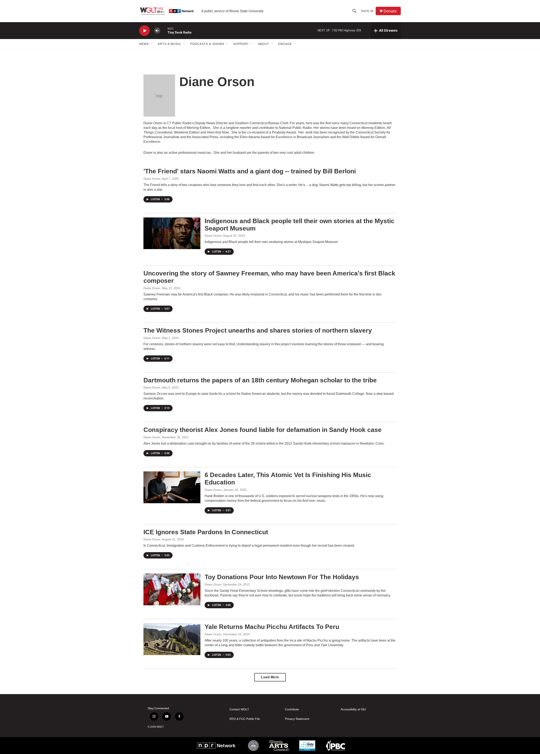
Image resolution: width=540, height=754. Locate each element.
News (144, 44)
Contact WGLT (239, 709)
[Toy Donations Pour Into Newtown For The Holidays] (171, 589)
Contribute (292, 709)
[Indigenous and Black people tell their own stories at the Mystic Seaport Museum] (171, 233)
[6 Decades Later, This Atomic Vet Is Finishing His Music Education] (171, 487)
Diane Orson (151, 178)
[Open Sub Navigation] (152, 44)
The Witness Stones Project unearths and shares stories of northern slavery (257, 330)
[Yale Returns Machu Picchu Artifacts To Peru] (171, 639)
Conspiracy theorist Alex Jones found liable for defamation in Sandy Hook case (262, 429)
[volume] (157, 30)
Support (241, 44)
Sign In (367, 11)
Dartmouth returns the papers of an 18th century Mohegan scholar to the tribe (260, 380)
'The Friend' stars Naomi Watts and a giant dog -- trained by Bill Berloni (249, 171)
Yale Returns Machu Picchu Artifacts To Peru (272, 626)
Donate (390, 11)
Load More (270, 677)
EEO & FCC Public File (245, 718)
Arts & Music (169, 44)
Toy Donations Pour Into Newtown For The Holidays (282, 576)
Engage (285, 44)
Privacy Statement (297, 718)
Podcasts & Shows (207, 44)
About (263, 44)
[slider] (164, 30)
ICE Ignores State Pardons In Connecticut (205, 532)
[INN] (307, 745)
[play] (144, 30)
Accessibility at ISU (353, 709)
